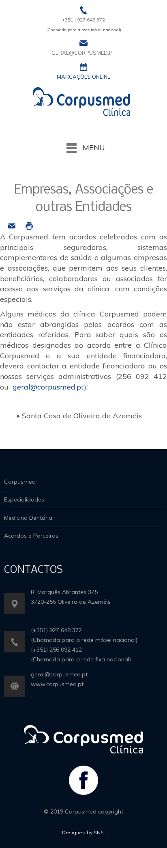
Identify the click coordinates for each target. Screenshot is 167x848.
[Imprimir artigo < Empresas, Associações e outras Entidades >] (29, 225)
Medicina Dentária (28, 517)
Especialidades (24, 499)
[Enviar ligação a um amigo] (11, 225)
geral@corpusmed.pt (48, 387)
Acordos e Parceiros (31, 535)
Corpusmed (20, 481)
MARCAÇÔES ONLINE (83, 76)
